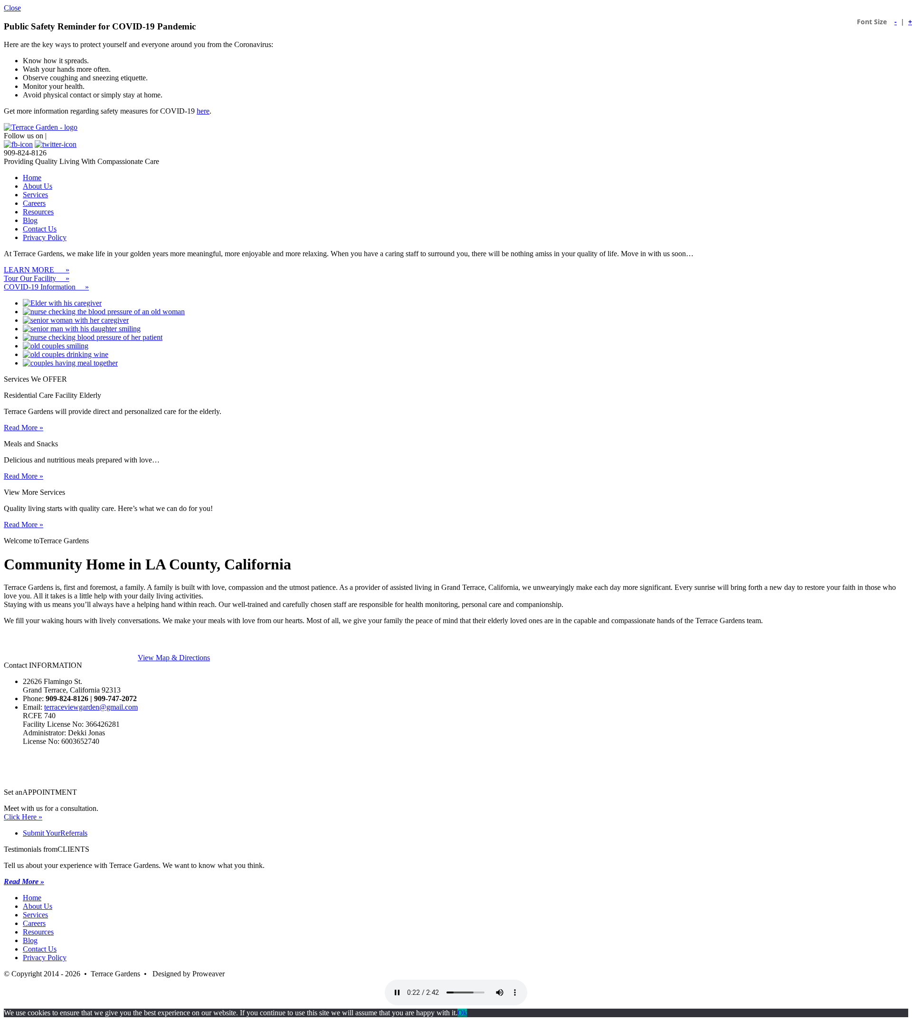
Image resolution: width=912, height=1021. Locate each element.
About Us (37, 186)
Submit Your (55, 833)
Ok (462, 1013)
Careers (34, 203)
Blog (30, 220)
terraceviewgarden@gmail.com (91, 707)
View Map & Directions (174, 658)
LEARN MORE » (36, 270)
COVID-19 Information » (46, 287)
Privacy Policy (44, 237)
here (203, 111)
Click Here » (23, 817)
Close (12, 8)
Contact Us (40, 229)
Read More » (23, 428)
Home (32, 177)
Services (35, 195)
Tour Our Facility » (36, 278)
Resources (38, 212)
